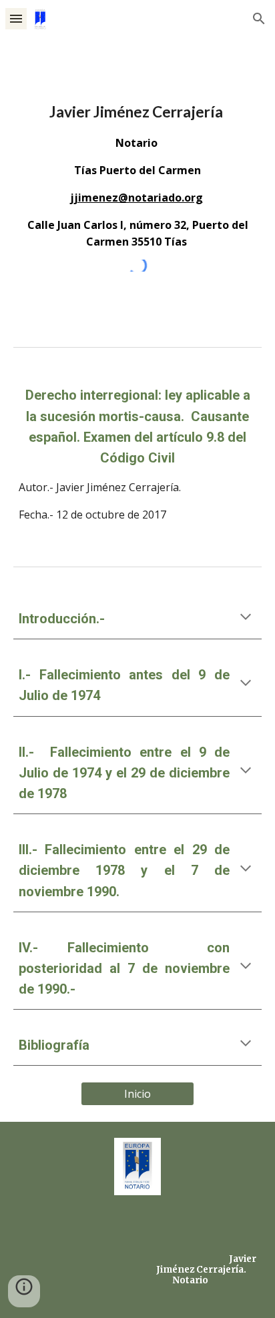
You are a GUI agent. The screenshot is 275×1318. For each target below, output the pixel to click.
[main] (137, 175)
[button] (16, 18)
